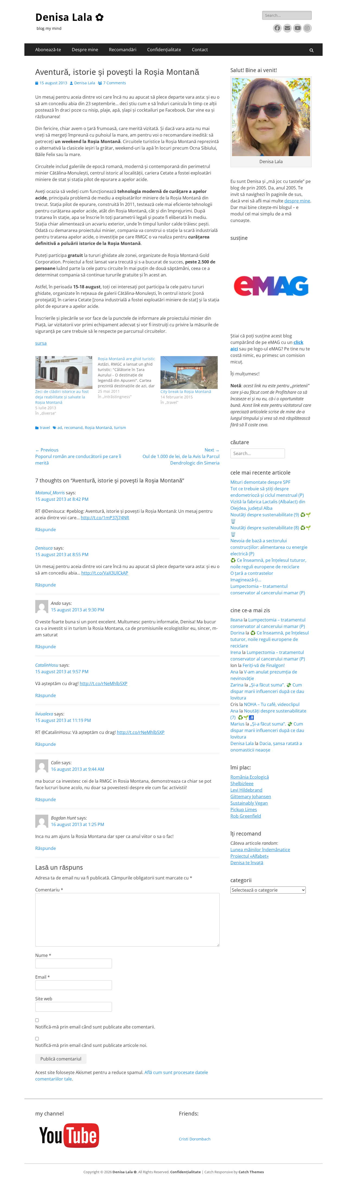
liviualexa (44, 714)
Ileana (236, 620)
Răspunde (45, 530)
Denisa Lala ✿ (69, 17)
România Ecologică (249, 777)
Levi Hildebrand (246, 790)
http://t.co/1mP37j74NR (105, 518)
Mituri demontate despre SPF (260, 482)
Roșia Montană (98, 427)
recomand (73, 427)
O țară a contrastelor (251, 573)
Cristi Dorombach (195, 1139)
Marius (237, 724)
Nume (43, 955)
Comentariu (49, 890)
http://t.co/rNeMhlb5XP (103, 683)
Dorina (237, 633)
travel (45, 427)
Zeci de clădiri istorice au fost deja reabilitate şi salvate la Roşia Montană (62, 397)
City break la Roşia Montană (185, 391)
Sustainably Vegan (249, 803)
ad (59, 427)
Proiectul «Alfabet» (249, 856)
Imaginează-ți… (245, 580)
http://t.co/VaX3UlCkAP (104, 573)
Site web (43, 999)
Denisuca (44, 548)
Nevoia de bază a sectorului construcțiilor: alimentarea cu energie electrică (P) (268, 547)
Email (42, 977)
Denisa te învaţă (246, 863)
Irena (235, 652)
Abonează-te (48, 50)
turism (120, 427)
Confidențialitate (164, 50)
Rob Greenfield (245, 816)
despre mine (297, 201)
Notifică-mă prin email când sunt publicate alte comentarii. (95, 1027)
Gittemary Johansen (250, 796)
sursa (41, 343)
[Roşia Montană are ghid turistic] (129, 377)
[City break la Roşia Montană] (189, 372)
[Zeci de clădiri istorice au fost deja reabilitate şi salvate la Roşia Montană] (63, 372)
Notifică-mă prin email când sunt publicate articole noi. (91, 1045)
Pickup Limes (243, 810)
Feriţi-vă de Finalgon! (264, 665)
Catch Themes (251, 1171)
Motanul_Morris (50, 493)
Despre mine (85, 50)
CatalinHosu (46, 665)
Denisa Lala (84, 82)
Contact (200, 50)
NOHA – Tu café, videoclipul (272, 704)
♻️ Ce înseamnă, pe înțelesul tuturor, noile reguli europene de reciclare (269, 639)
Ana (234, 672)
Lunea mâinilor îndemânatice (260, 850)
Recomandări (122, 50)
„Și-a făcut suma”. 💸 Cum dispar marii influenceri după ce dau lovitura (267, 691)
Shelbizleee (241, 783)
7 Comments (114, 82)
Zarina (236, 685)
